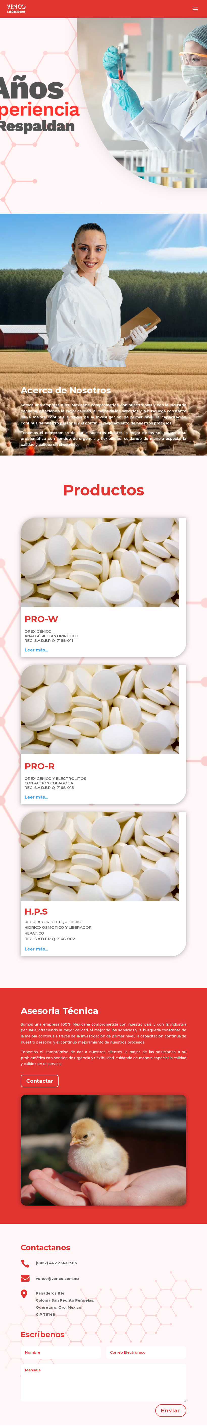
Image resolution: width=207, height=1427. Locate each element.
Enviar (171, 1411)
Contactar (39, 1081)
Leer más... (36, 650)
